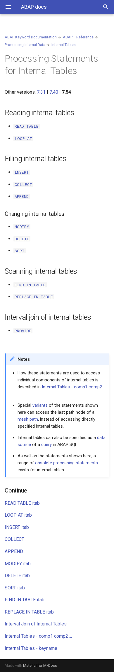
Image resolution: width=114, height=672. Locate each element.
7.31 (41, 92)
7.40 (53, 92)
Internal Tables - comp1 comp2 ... (38, 636)
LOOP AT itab (18, 515)
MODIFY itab (18, 563)
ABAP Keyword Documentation (31, 37)
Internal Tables (63, 44)
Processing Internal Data (25, 44)
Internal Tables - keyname (31, 648)
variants (40, 405)
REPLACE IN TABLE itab (29, 612)
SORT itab (15, 588)
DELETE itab (17, 575)
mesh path (28, 419)
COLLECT (14, 539)
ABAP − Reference (78, 37)
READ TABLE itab (22, 503)
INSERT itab (17, 527)
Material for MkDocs (40, 665)
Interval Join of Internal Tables (36, 624)
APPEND (14, 551)
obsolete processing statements (66, 462)
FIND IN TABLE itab (24, 599)
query (46, 444)
